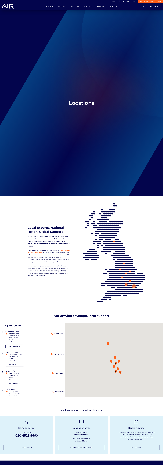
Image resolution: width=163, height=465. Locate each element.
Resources (100, 6)
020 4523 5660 (26, 435)
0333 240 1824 (59, 354)
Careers (113, 1)
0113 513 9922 (59, 392)
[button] (114, 366)
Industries (61, 6)
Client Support (130, 1)
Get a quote (113, 6)
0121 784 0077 (59, 333)
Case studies (74, 6)
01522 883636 (59, 373)
